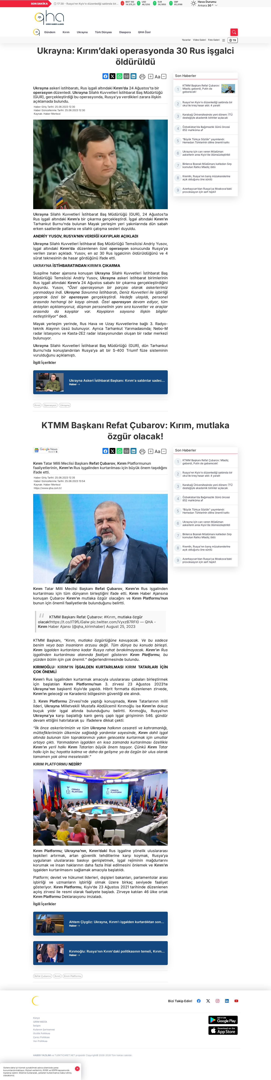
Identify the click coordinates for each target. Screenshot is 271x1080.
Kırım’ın (161, 219)
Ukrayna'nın (44, 689)
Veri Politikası (40, 1041)
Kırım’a (73, 219)
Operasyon (50, 405)
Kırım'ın (40, 747)
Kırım (66, 32)
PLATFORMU (56, 764)
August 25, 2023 (120, 626)
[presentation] (114, 4)
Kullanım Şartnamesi (44, 1029)
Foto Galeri (214, 39)
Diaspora (125, 32)
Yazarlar (186, 39)
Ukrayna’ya (43, 715)
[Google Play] (214, 1020)
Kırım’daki (98, 851)
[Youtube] (236, 1001)
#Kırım (109, 617)
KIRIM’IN (65, 667)
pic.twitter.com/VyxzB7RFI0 (115, 622)
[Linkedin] (227, 1001)
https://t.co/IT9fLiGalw (69, 622)
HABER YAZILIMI (42, 1055)
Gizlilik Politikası (41, 1033)
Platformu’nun (154, 598)
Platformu (149, 654)
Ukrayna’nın (75, 851)
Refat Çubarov (102, 463)
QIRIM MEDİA (40, 1021)
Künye (36, 1018)
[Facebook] (198, 1001)
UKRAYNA (42, 265)
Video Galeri (199, 39)
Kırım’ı (38, 679)
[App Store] (214, 1030)
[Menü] (224, 40)
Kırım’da (120, 88)
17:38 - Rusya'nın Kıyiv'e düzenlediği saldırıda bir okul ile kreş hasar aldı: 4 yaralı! (85, 3)
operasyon (42, 92)
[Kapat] (77, 1068)
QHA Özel (144, 32)
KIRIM (130, 667)
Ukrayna (82, 32)
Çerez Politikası (41, 1037)
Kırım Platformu (72, 976)
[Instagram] (217, 1001)
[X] (208, 1001)
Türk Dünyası (103, 32)
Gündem (49, 32)
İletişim (37, 1025)
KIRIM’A (94, 265)
